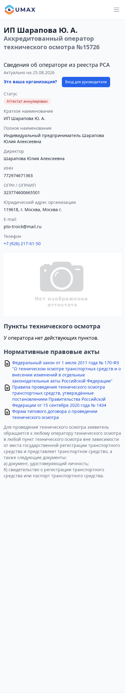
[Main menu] (116, 10)
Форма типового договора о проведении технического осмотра (54, 414)
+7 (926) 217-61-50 (22, 243)
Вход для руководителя (86, 81)
